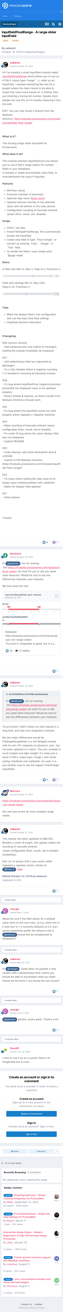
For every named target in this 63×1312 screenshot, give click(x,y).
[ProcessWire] (17, 5)
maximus (12, 1264)
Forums (17, 16)
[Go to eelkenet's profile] (5, 65)
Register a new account (31, 1114)
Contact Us (26, 1304)
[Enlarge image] (31, 276)
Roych (10, 1220)
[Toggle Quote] (7, 694)
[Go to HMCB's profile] (56, 1258)
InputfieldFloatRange (14, 76)
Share (16, 1151)
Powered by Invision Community (31, 1308)
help (19, 869)
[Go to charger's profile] (5, 911)
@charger (12, 969)
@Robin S (9, 869)
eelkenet (11, 48)
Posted (21, 66)
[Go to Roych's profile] (56, 1215)
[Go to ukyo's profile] (56, 1233)
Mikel (10, 1202)
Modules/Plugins (35, 52)
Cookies (38, 1304)
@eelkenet (13, 563)
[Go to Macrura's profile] (5, 793)
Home (5, 16)
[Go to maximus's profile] (56, 1280)
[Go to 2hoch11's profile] (5, 1050)
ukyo (9, 1242)
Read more (37, 198)
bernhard (39, 694)
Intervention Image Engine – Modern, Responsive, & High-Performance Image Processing (25, 1235)
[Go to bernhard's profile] (5, 555)
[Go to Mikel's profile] (56, 1196)
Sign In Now (31, 1134)
